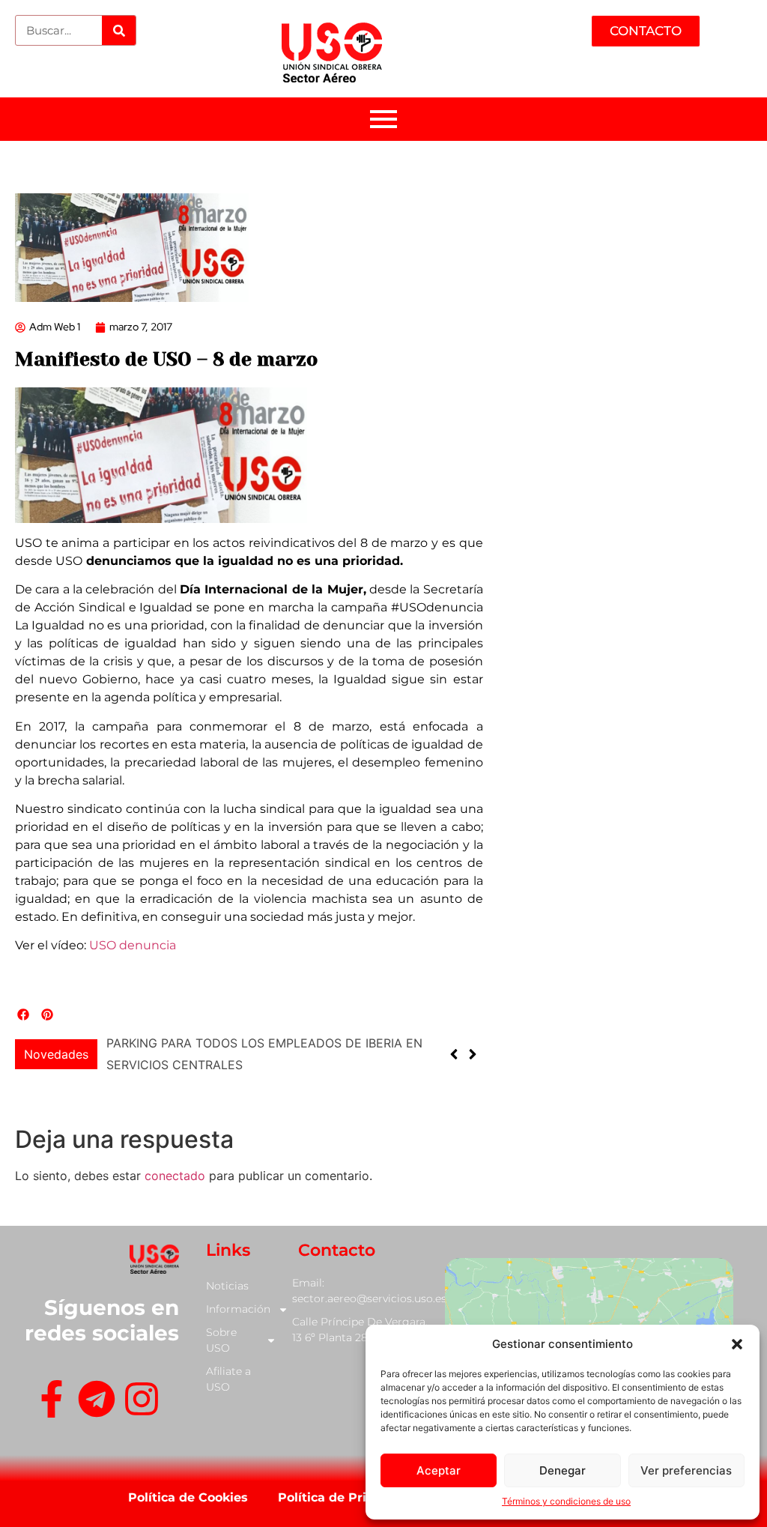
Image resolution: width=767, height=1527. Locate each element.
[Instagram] (141, 1401)
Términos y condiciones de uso (566, 1501)
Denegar (562, 1470)
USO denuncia (132, 945)
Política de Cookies (188, 1497)
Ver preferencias (686, 1470)
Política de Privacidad (347, 1497)
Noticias (227, 1285)
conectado (175, 1175)
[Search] (119, 30)
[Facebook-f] (51, 1401)
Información (238, 1309)
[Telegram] (96, 1401)
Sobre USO (221, 1340)
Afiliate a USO (228, 1379)
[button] (737, 1344)
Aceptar (438, 1470)
